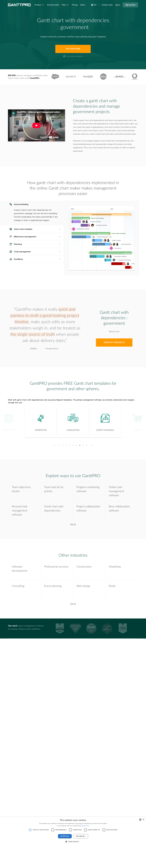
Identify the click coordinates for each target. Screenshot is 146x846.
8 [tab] (83, 445)
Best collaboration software (119, 508)
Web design (83, 586)
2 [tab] (62, 445)
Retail (112, 586)
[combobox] (140, 819)
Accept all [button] (65, 836)
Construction (83, 566)
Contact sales (107, 5)
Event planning (52, 586)
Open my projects (114, 342)
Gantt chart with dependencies (53, 508)
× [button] (143, 819)
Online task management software (116, 491)
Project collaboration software (88, 508)
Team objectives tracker (21, 489)
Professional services (56, 566)
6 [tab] (76, 445)
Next (92, 445)
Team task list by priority (53, 489)
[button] (73, 841)
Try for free (73, 49)
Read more (85, 826)
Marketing (115, 566)
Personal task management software (19, 510)
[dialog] (73, 831)
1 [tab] (59, 445)
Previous (54, 445)
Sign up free (130, 5)
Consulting (18, 586)
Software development (19, 568)
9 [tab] (86, 445)
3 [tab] (66, 445)
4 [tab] (69, 445)
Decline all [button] (80, 836)
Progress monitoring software (87, 489)
